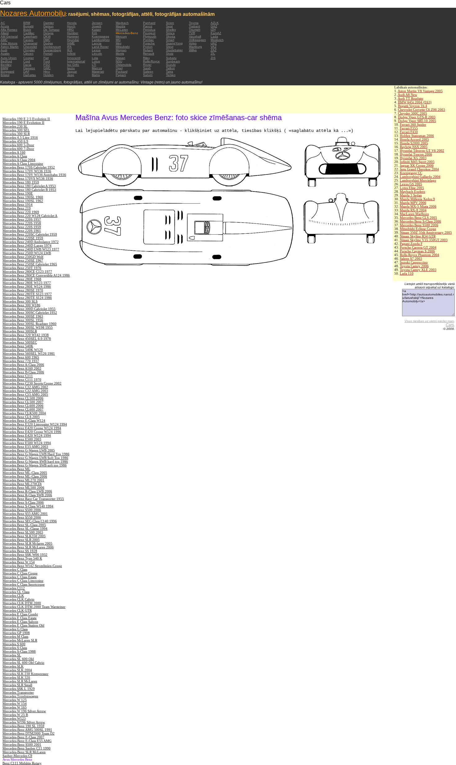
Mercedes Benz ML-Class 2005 (24, 473)
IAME (71, 43)
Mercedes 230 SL (15, 126)
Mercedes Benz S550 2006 (21, 517)
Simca (170, 33)
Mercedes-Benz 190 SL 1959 (23, 726)
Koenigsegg (100, 36)
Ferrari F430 (409, 132)
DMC (46, 40)
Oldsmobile (124, 64)
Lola (95, 58)
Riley (146, 58)
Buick (27, 29)
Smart (170, 40)
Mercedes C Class (14, 569)
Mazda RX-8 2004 (413, 210)
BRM (26, 23)
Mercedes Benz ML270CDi (22, 484)
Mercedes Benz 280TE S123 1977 (27, 294)
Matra (96, 75)
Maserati (98, 71)
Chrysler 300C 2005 (412, 113)
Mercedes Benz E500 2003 (21, 439)
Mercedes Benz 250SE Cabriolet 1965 (29, 264)
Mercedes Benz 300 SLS (20, 301)
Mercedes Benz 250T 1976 (21, 268)
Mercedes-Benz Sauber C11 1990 (26, 748)
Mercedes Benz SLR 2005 (21, 540)
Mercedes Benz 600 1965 (20, 357)
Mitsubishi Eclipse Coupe (418, 229)
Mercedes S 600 (13, 644)
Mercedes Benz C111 (17, 376)
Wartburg (195, 46)
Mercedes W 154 (14, 703)
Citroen (28, 53)
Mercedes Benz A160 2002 (21, 368)
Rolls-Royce (151, 61)
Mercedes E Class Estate (19, 618)
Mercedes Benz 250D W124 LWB (26, 253)
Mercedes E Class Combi (20, 614)
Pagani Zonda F (411, 243)
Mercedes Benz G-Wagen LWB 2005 (28, 450)
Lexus (96, 50)
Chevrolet (30, 46)
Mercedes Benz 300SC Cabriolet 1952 (29, 312)
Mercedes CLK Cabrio (18, 599)
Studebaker (174, 50)
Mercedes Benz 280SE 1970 (22, 290)
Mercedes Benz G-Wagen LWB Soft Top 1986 (35, 458)
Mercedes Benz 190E (17, 193)
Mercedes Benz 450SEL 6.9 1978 (26, 338)
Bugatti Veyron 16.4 (412, 106)
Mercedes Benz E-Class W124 (23, 420)
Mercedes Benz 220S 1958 (21, 223)
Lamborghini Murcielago (418, 180)
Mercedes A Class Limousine (22, 163)
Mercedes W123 (14, 718)
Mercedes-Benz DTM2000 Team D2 (28, 733)
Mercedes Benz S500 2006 (419, 225)
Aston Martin (10, 46)
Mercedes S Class (14, 648)
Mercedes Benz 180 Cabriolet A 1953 (29, 186)
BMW (4, 68)
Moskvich (217, 40)
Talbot (170, 68)
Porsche (149, 43)
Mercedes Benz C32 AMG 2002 (25, 387)
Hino (46, 71)
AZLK (215, 23)
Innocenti (73, 58)
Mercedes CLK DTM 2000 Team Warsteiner (33, 607)
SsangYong (174, 43)
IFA (69, 46)
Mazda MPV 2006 (413, 203)
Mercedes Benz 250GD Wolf (22, 257)
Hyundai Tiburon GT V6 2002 (422, 150)
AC (3, 23)
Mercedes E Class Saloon (20, 621)
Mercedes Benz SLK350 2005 (24, 536)
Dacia (27, 64)
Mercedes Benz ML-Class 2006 (24, 476)
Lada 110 (407, 273)
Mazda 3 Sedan (411, 195)
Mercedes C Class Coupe (20, 573)
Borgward (7, 71)
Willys (193, 50)
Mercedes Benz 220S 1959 (21, 227)
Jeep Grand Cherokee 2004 (419, 169)
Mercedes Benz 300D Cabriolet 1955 (29, 309)
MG (118, 40)
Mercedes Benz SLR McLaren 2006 (28, 547)
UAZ (214, 43)
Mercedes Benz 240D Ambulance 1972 (30, 242)
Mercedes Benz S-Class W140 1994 (27, 506)
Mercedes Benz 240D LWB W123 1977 (30, 249)
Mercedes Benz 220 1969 (20, 212)
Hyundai (73, 40)
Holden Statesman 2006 (417, 135)
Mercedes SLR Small (17, 685)
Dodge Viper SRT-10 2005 (417, 121)
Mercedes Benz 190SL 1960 (22, 197)
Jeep (70, 75)
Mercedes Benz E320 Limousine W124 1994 (34, 424)
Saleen (148, 71)
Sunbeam (173, 61)
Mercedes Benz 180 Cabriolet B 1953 (29, 189)
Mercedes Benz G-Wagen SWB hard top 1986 (35, 461)
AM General (9, 36)
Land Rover (100, 46)
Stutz (169, 53)
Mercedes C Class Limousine (22, 581)
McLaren (122, 29)
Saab (147, 68)
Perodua (149, 29)
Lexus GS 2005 (411, 184)
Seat (169, 26)
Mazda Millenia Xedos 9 (417, 199)
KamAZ (216, 33)
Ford (46, 61)
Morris (120, 53)
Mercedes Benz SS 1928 (19, 551)
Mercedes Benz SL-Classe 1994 (24, 528)
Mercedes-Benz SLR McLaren (24, 752)
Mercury (121, 36)
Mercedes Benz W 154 (18, 562)
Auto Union (9, 58)
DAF (26, 71)
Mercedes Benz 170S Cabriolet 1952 (28, 167)
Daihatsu (29, 75)
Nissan (120, 58)
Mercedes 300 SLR (16, 134)
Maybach (122, 23)
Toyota (194, 23)
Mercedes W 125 (14, 700)
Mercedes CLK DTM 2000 (21, 603)
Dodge (48, 43)
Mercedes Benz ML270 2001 (23, 480)
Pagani (121, 75)
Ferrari (47, 53)
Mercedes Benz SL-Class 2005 (24, 525)
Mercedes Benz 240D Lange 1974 (26, 245)
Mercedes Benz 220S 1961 (21, 230)
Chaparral (30, 43)
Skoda (170, 36)
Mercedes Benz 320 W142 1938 (25, 335)
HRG (70, 29)
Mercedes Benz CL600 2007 (22, 409)
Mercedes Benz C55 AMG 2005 (25, 394)
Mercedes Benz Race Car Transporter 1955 (33, 499)
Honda (72, 23)
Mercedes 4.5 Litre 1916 (20, 137)
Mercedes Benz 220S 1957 (21, 219)
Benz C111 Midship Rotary (22, 763)
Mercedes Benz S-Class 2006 (420, 221)
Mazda (120, 26)
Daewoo (29, 68)
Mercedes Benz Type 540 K (22, 558)
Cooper (28, 58)
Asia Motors (9, 43)
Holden (48, 75)
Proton (148, 46)
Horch (71, 26)
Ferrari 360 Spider (413, 124)
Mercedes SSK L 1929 (18, 689)
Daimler (48, 23)
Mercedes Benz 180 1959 (20, 182)
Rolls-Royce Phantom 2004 (419, 255)
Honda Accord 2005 (414, 139)
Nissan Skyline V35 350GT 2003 (424, 240)
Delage (48, 33)
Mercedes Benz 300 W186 (21, 305)
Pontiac (148, 40)
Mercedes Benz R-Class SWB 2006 (27, 495)
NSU (119, 61)
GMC (47, 68)
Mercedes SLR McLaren (19, 681)
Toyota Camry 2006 (414, 266)
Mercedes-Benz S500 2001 (21, 744)
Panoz (147, 26)
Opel (119, 68)
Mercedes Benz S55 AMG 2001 (25, 513)
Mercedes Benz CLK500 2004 (24, 413)
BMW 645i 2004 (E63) (414, 102)
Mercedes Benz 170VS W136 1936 (27, 178)
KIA (94, 33)
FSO (46, 64)
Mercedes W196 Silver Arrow (23, 722)
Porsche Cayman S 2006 (417, 251)
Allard (5, 33)
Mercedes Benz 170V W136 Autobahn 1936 (34, 175)
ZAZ (214, 50)
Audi (4, 50)
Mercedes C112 (13, 588)
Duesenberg (52, 50)
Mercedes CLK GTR (17, 610)
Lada (214, 36)
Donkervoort (52, 46)
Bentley (6, 64)
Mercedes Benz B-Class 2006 (23, 372)
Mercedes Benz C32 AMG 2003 (25, 391)
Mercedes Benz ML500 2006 (23, 487)
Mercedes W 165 (14, 707)
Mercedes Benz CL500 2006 (22, 398)
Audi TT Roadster (410, 98)
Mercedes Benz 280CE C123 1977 (27, 271)
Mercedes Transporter (18, 692)
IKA (69, 50)
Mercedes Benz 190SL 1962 (22, 201)
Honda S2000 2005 (414, 143)
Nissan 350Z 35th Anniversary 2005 (426, 232)
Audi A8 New (407, 95)
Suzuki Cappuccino (414, 262)
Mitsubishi (123, 46)
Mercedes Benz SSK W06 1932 (24, 554)
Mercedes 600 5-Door (18, 145)
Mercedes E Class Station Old (23, 625)
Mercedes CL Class (15, 592)
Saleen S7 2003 (411, 258)
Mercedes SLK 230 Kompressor (25, 674)
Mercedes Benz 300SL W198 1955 (27, 327)
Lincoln (97, 53)
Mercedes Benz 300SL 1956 (22, 320)
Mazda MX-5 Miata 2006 (418, 206)
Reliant (148, 50)
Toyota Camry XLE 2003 (418, 270)
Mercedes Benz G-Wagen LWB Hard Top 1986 (35, 454)
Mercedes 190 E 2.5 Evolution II (26, 119)
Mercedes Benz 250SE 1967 (22, 260)
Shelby (171, 29)
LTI (94, 64)
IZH (213, 29)
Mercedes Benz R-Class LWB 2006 (27, 491)
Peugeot (149, 33)
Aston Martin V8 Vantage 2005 (420, 91)
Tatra (169, 71)
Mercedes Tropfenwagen (20, 696)
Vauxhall (195, 36)
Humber (72, 33)
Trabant (194, 26)
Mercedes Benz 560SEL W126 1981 (28, 353)
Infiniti (71, 53)
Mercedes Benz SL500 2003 (22, 532)
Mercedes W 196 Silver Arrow (24, 711)
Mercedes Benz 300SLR (19, 331)
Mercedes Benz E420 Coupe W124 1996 (31, 432)
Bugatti (28, 26)
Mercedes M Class (15, 636)
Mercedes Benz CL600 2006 (22, 405)
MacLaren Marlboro (414, 214)
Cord (26, 61)
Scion (170, 23)
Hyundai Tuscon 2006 (416, 154)
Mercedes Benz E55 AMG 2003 (25, 446)
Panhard (149, 23)
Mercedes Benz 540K (17, 346)
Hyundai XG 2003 (413, 158)
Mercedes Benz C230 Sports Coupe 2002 (31, 383)
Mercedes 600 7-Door (18, 149)
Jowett (96, 26)
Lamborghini (101, 40)
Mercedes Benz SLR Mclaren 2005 (27, 543)
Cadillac (28, 33)
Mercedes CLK (13, 595)
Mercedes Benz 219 (16, 208)
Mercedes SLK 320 (16, 677)
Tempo (171, 75)
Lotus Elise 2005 (412, 188)
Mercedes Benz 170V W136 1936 (26, 171)
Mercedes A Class (14, 156)
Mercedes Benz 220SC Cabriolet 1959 (29, 234)
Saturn (148, 75)
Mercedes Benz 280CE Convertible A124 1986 (36, 275)
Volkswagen (197, 40)
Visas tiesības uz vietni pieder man (429, 321)
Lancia (96, 43)
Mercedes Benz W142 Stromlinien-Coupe (32, 566)
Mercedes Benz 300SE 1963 (22, 316)
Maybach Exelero (412, 191)
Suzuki (171, 64)
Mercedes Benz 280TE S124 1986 (27, 297)
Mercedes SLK (13, 666)
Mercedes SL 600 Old (18, 659)
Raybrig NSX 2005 (413, 147)
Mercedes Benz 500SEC (19, 342)
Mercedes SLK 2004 (17, 670)
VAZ (214, 46)
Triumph (194, 29)
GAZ (214, 26)
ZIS (213, 58)
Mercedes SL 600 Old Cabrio (23, 662)
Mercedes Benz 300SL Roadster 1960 (29, 324)
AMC (4, 40)
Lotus (96, 61)
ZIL (213, 53)
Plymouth (149, 36)
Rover (147, 64)
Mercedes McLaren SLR (19, 640)
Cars (450, 325)
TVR (192, 33)
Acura (5, 26)
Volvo (193, 43)
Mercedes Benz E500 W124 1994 (26, 443)
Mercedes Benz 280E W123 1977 (26, 283)
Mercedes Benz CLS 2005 (418, 217)
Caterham (30, 36)
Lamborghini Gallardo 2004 (420, 176)
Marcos (97, 68)
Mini (118, 43)
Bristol (5, 75)
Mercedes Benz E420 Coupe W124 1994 (31, 428)
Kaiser (96, 29)
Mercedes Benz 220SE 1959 (22, 238)
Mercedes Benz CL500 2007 (22, 402)
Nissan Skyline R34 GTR (418, 236)
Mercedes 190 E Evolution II (23, 122)
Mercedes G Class (15, 629)
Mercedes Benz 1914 (17, 204)
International (76, 61)
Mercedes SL (11, 655)
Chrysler (29, 50)
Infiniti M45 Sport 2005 (417, 162)
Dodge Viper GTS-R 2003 (417, 117)
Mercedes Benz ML (16, 469)
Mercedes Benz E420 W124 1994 (26, 435)
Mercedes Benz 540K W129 (22, 350)
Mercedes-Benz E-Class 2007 (23, 737)
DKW (47, 36)
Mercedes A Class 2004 (18, 160)
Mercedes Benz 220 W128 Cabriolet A (29, 216)
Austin (5, 53)
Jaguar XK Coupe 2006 (417, 165)
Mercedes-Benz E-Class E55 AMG (26, 741)
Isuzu (71, 68)
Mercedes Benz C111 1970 (21, 379)
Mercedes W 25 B (15, 715)
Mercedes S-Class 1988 (19, 651)
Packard (121, 71)
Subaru (171, 58)
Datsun (48, 26)
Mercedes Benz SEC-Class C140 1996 (29, 521)
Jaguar (72, 71)
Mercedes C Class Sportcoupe (23, 584)
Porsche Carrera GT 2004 (418, 247)
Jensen (97, 23)
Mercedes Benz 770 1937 (20, 361)
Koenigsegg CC (411, 173)
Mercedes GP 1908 (16, 633)
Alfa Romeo (9, 29)
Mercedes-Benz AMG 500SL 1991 (27, 729)
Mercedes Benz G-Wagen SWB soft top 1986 (34, 465)
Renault (148, 53)
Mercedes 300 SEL (16, 130)
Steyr (169, 46)
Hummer (73, 36)
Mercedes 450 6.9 (15, 141)
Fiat (46, 58)
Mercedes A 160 (13, 152)
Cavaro (28, 40)
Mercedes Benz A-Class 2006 (23, 365)
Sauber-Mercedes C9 (17, 756)
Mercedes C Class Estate (19, 577)
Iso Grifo (73, 64)
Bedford (6, 61)
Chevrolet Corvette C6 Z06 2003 (421, 109)
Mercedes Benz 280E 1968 (21, 279)
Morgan (121, 50)
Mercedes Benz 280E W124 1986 (26, 286)
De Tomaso (51, 29)
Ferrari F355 (409, 128)
